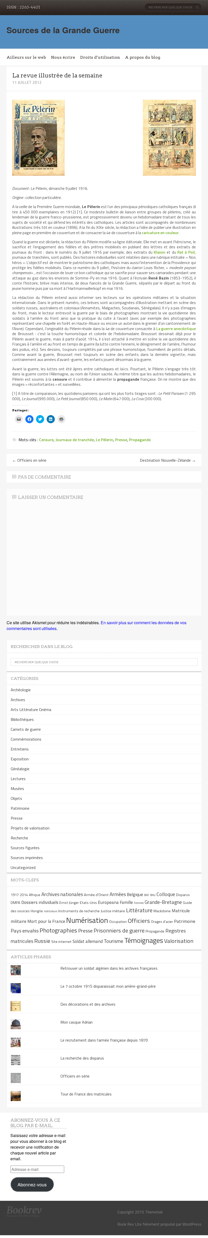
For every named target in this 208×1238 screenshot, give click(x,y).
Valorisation (178, 941)
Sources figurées (25, 848)
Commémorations (26, 739)
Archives (18, 700)
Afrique (34, 895)
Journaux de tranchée (75, 440)
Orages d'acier (162, 921)
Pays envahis (25, 931)
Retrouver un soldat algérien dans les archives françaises (109, 968)
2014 (24, 895)
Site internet (61, 941)
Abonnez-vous (32, 1184)
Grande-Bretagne (163, 902)
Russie (42, 941)
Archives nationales (62, 894)
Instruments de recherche (79, 911)
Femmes (139, 903)
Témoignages (143, 940)
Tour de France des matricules (86, 1094)
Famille (126, 902)
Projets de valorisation (30, 828)
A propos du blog (142, 57)
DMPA (15, 902)
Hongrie (37, 911)
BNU (152, 895)
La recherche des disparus (82, 1058)
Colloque (166, 894)
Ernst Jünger (69, 902)
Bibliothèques (22, 719)
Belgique (135, 894)
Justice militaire (113, 911)
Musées (17, 788)
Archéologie (21, 690)
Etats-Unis (88, 902)
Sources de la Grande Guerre (63, 30)
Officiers (139, 920)
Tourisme (113, 941)
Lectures (18, 779)
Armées (118, 894)
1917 (15, 895)
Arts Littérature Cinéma (31, 709)
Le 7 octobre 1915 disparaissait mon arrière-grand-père (108, 986)
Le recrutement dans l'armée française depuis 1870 (104, 1040)
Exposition (20, 759)
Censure (46, 440)
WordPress (191, 1224)
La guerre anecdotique (176, 329)
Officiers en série (29, 460)
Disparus (183, 895)
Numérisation (87, 920)
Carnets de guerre (26, 729)
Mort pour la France (46, 921)
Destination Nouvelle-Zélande (168, 460)
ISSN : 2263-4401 (23, 7)
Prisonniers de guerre (119, 930)
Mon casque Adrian (76, 1022)
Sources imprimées (27, 858)
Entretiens (20, 749)
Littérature (139, 910)
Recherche (19, 838)
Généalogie (20, 769)
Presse (121, 440)
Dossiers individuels (39, 902)
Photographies (58, 930)
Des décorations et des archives (87, 1004)
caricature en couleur (160, 233)
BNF (146, 895)
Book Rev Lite (129, 1224)
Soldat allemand (88, 941)
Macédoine (162, 911)
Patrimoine (20, 808)
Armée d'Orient (96, 895)
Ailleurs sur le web (26, 57)
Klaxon (159, 252)
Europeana (108, 902)
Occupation (118, 921)
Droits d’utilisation (100, 57)
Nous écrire (63, 57)
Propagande (140, 440)
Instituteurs (50, 911)
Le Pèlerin (104, 440)
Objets (16, 798)
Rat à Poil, (186, 252)
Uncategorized (23, 867)
